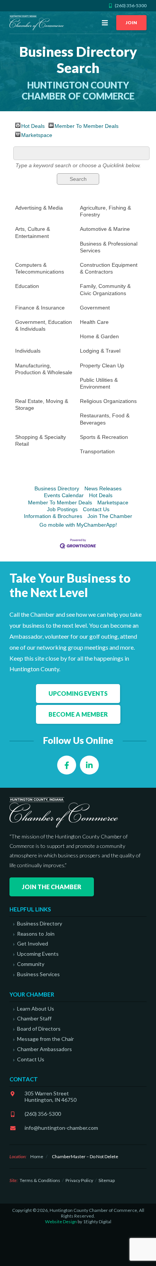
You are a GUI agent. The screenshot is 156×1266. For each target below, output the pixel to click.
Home (36, 1156)
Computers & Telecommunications (39, 268)
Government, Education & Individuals (43, 325)
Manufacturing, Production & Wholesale (43, 368)
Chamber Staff (34, 1019)
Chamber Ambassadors (44, 1049)
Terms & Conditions (40, 1180)
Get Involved (32, 944)
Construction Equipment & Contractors (108, 268)
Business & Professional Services (108, 247)
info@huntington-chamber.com (61, 1127)
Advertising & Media (39, 208)
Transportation (97, 451)
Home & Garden (99, 336)
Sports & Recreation (104, 437)
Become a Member (78, 714)
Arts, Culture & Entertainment (32, 232)
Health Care (94, 322)
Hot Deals (33, 125)
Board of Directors (39, 1029)
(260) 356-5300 (43, 1113)
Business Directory (56, 488)
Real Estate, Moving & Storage (41, 404)
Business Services (38, 974)
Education (27, 286)
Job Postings (62, 509)
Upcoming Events (78, 693)
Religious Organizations (108, 401)
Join (131, 22)
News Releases (103, 488)
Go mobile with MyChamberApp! (78, 525)
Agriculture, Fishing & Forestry (105, 211)
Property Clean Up (102, 365)
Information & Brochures (53, 516)
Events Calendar (64, 495)
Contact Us (96, 509)
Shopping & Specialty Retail (40, 440)
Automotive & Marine (105, 229)
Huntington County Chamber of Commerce (37, 22)
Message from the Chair (45, 1039)
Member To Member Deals (87, 125)
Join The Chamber (109, 516)
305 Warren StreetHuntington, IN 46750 (50, 1096)
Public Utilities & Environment (99, 383)
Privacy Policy (79, 1180)
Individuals (28, 351)
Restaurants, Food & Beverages (104, 418)
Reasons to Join (36, 934)
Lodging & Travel (100, 351)
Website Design (61, 1221)
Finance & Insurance (40, 308)
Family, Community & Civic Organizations (105, 289)
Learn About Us (35, 1009)
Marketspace (36, 134)
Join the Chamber (51, 886)
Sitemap (106, 1180)
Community (30, 964)
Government (95, 308)
